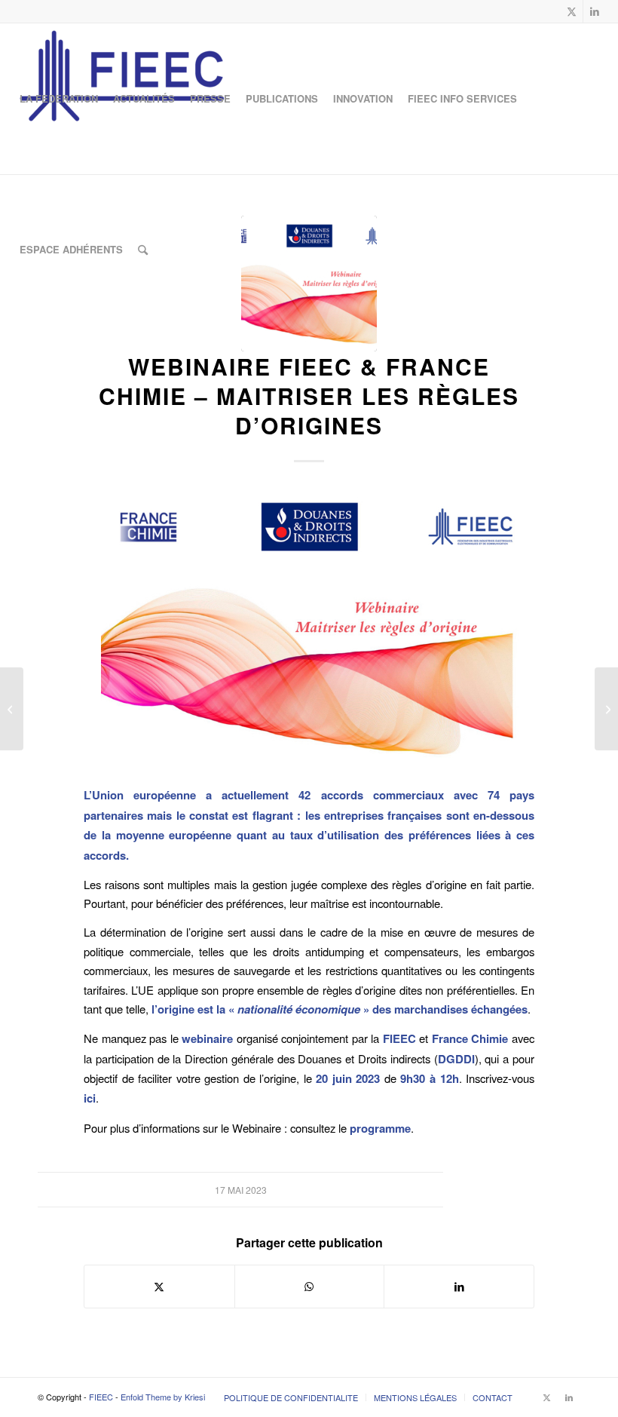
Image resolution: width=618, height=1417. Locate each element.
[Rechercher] (142, 249)
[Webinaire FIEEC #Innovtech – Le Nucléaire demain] (11, 708)
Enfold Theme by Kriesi (163, 1397)
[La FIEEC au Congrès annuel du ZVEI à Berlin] (606, 708)
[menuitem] (59, 98)
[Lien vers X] (572, 11)
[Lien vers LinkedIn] (594, 11)
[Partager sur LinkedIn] (459, 1286)
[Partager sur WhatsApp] (309, 1286)
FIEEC (101, 1397)
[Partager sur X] (159, 1286)
